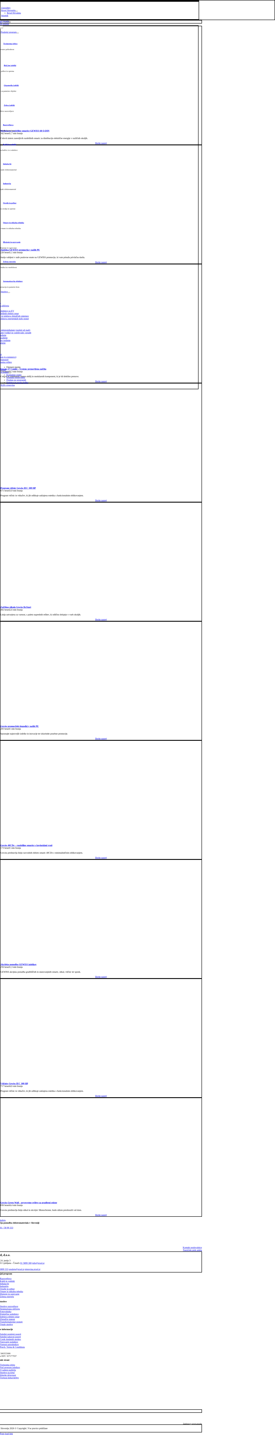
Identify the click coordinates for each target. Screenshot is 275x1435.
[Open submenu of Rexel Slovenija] (16, 11)
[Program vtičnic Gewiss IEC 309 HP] (98, 485)
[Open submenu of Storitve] (9, 292)
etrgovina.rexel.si (32, 1269)
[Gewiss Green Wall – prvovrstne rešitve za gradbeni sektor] (98, 1200)
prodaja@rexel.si (16, 1269)
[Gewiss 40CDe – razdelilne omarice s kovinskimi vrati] (98, 843)
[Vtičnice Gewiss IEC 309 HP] (98, 1081)
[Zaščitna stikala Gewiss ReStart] (98, 604)
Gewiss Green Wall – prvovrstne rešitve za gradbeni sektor (28, 1202)
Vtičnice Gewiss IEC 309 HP (14, 1083)
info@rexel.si (38, 1263)
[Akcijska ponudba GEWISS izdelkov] (98, 962)
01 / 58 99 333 (6, 1227)
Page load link (6, 1433)
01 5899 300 (26, 1263)
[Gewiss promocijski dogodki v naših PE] (98, 723)
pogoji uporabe (197, 1423)
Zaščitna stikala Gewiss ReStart (15, 607)
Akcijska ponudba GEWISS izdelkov (18, 964)
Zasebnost (186, 1423)
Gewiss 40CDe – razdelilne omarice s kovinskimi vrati (26, 845)
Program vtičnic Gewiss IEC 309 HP (18, 488)
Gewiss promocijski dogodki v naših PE (19, 726)
